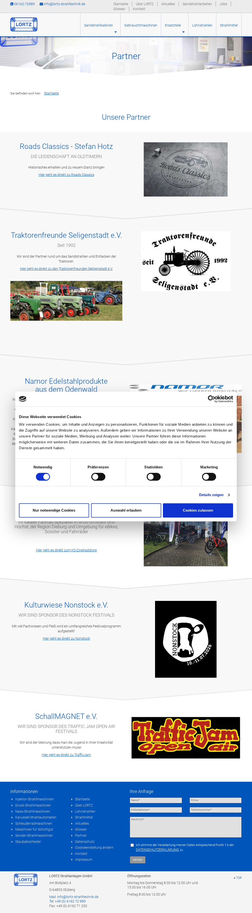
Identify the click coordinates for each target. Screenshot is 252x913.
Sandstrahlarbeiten (197, 4)
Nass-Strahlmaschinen (32, 811)
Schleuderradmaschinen (33, 823)
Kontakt (139, 9)
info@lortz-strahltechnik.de (64, 4)
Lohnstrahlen (202, 25)
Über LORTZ (145, 4)
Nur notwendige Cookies (54, 510)
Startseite (120, 4)
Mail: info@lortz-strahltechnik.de (73, 897)
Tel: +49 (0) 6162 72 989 (67, 901)
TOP (239, 878)
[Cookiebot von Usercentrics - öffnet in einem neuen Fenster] (211, 399)
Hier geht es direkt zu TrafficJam (66, 755)
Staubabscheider (28, 842)
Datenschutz (84, 842)
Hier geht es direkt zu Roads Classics (66, 175)
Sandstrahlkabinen (99, 25)
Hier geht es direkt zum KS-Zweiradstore (66, 550)
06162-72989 (24, 4)
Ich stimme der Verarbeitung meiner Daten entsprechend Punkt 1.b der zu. (185, 847)
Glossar (119, 9)
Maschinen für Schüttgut (34, 829)
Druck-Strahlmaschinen (33, 805)
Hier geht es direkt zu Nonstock (66, 638)
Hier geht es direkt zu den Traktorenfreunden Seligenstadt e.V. (66, 269)
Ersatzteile (173, 25)
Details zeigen (211, 495)
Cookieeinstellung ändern (94, 847)
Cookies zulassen (198, 510)
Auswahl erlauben (126, 510)
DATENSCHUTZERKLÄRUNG (157, 850)
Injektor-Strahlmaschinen (34, 799)
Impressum (83, 859)
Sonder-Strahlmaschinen (34, 835)
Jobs (223, 4)
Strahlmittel (229, 25)
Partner (81, 835)
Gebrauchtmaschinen (140, 25)
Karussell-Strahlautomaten (35, 817)
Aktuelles (168, 4)
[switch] (98, 477)
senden (137, 859)
